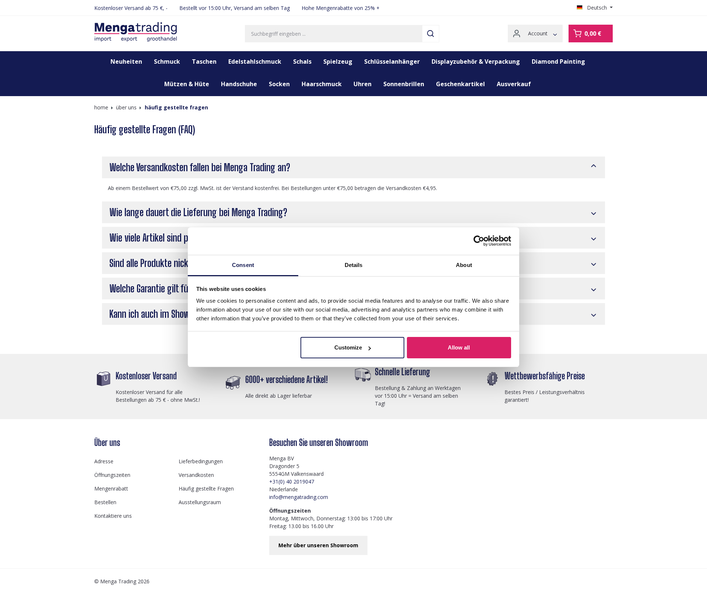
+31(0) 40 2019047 (291, 481)
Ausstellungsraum (200, 502)
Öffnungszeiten (112, 474)
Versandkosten (196, 474)
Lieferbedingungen (201, 461)
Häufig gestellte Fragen (206, 488)
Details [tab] (354, 265)
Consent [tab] (243, 265)
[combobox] (333, 33)
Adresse (103, 461)
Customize (348, 347)
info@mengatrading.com (298, 496)
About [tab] (464, 265)
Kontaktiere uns (113, 515)
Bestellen (105, 502)
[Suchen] (430, 33)
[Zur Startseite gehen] (135, 32)
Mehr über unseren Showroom (318, 545)
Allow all (459, 347)
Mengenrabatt (111, 488)
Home (101, 107)
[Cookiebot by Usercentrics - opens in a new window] (479, 240)
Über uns (107, 442)
